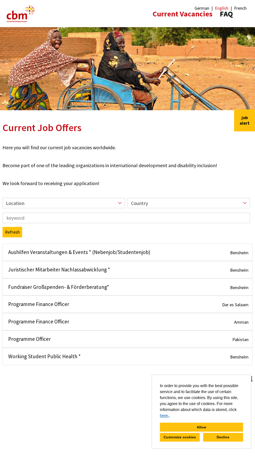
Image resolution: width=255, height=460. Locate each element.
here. (164, 415)
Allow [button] (201, 427)
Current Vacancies (182, 13)
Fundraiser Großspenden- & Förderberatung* (58, 287)
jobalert (245, 120)
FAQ (226, 13)
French (240, 8)
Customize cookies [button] (180, 437)
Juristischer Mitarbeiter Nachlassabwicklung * (59, 269)
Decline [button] (223, 437)
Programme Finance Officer (38, 304)
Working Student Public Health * (44, 356)
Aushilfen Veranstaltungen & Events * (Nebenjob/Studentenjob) (79, 252)
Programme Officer (29, 339)
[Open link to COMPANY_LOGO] (21, 13)
